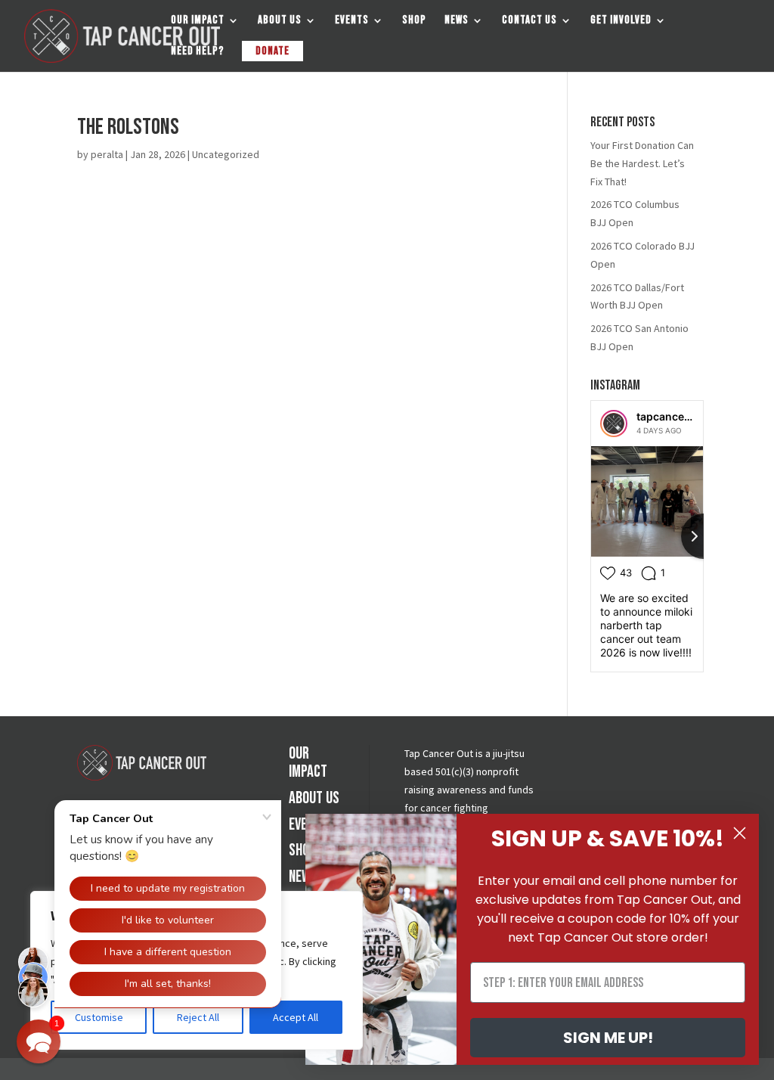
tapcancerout (671, 416)
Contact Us (529, 21)
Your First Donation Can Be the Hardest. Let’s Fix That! (642, 163)
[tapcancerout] (613, 423)
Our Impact (197, 21)
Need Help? (197, 52)
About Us (280, 21)
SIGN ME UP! (608, 1037)
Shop (414, 21)
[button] (38, 1041)
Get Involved (621, 21)
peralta (107, 154)
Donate (272, 51)
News (456, 21)
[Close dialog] (739, 833)
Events (352, 21)
